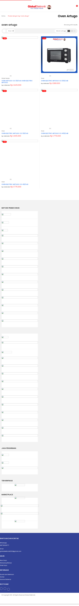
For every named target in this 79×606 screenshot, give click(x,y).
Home (3, 16)
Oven (42, 78)
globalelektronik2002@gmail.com (10, 551)
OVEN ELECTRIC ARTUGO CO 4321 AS (15, 184)
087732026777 (4, 545)
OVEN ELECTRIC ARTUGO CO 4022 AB (54, 133)
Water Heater (6, 78)
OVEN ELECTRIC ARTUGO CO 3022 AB (54, 81)
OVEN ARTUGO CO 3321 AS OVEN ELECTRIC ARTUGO (17, 82)
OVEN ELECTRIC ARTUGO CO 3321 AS (15, 133)
